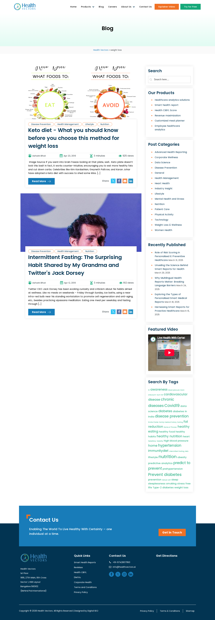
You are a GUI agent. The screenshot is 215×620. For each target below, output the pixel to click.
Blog (101, 6)
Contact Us (145, 6)
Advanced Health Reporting (171, 152)
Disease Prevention (41, 124)
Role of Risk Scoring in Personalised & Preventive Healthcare (170, 256)
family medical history (168, 422)
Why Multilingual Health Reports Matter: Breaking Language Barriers (169, 281)
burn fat (160, 395)
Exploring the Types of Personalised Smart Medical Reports (171, 298)
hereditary (152, 441)
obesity (181, 457)
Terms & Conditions (170, 610)
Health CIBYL (80, 572)
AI (149, 390)
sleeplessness (156, 483)
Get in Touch (172, 532)
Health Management (68, 124)
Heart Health (162, 183)
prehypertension (173, 468)
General (159, 173)
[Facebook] (119, 181)
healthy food (167, 431)
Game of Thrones (170, 427)
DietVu (77, 577)
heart (186, 436)
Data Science (162, 162)
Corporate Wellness (166, 157)
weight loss (181, 487)
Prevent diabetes (165, 474)
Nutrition (104, 124)
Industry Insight (163, 188)
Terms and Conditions (85, 587)
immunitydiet (158, 451)
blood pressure (174, 390)
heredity (160, 441)
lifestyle (153, 457)
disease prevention (172, 416)
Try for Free (190, 6)
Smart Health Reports (85, 562)
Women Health (163, 230)
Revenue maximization (168, 115)
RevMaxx (78, 567)
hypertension (169, 445)
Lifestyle (89, 124)
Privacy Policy (81, 592)
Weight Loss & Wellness (168, 225)
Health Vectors (100, 50)
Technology (161, 219)
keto (186, 451)
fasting (180, 422)
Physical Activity (164, 214)
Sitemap (190, 610)
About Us (126, 6)
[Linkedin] (130, 181)
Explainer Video (166, 6)
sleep (174, 479)
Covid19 (172, 405)
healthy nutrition (169, 436)
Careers (112, 6)
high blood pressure (176, 440)
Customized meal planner (170, 120)
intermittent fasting (176, 451)
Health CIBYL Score (166, 110)
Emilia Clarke (153, 422)
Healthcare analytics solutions (172, 100)
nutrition (168, 457)
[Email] (125, 181)
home (152, 445)
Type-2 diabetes (163, 487)
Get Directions (166, 556)
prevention (154, 479)
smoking (171, 483)
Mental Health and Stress (169, 199)
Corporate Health (83, 582)
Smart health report (166, 105)
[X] (113, 181)
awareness (158, 389)
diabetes (165, 411)
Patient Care (162, 209)
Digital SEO (92, 610)
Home (73, 6)
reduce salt (166, 480)
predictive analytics (160, 463)
